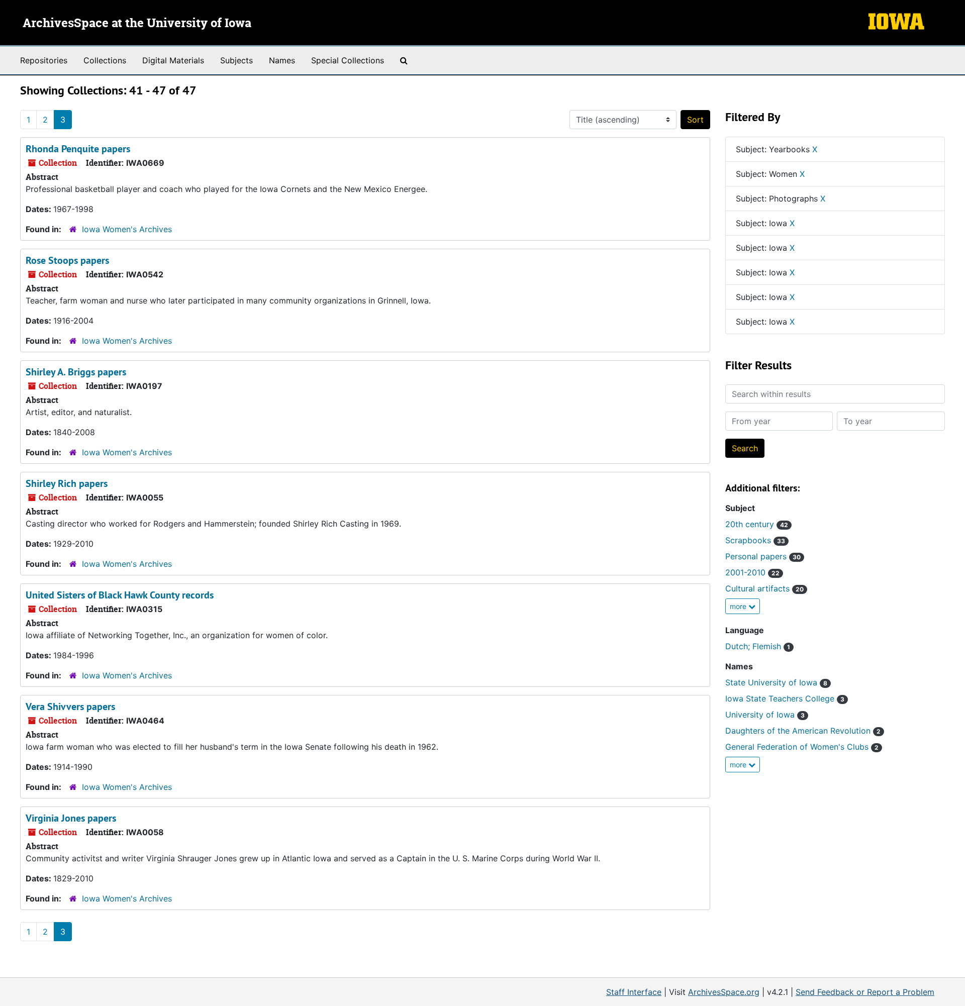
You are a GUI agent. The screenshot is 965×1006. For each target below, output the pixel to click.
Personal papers (763, 556)
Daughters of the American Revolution (803, 731)
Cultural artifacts (764, 588)
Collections (104, 60)
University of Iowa (765, 715)
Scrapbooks (755, 540)
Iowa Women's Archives (127, 229)
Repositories (43, 60)
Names (282, 60)
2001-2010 (752, 572)
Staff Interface (633, 992)
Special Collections (347, 60)
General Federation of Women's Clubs (802, 747)
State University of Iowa (776, 682)
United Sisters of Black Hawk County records (120, 594)
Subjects (236, 60)
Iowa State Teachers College (784, 698)
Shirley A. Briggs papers (76, 371)
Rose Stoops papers (67, 260)
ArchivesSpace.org (723, 992)
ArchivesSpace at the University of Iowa (137, 23)
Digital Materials (173, 60)
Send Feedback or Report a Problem (865, 992)
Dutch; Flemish (757, 646)
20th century (756, 524)
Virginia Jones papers (71, 818)
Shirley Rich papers (67, 483)
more (739, 606)
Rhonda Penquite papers (78, 148)
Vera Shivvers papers (70, 706)
